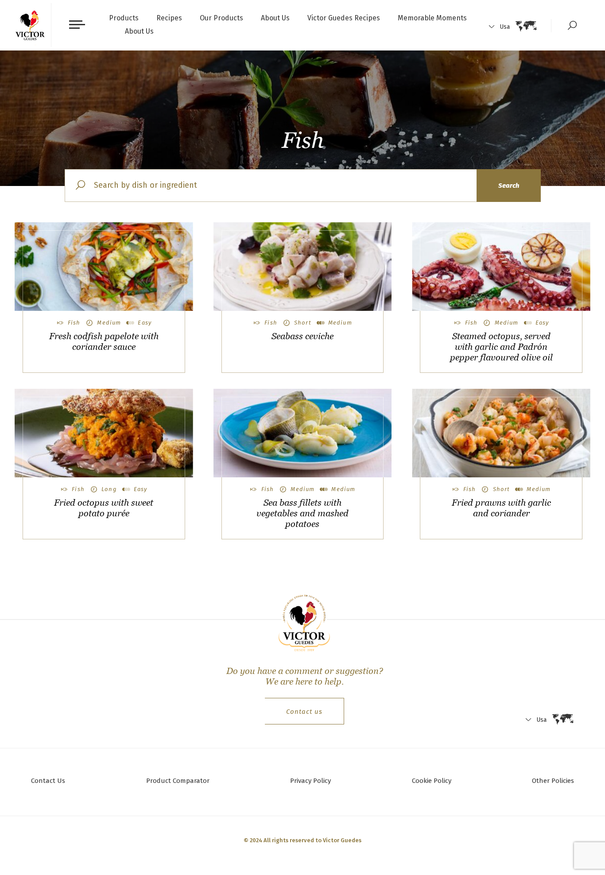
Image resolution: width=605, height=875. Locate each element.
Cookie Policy (431, 781)
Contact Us (48, 781)
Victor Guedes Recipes (343, 18)
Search (508, 186)
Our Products (221, 18)
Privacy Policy (310, 781)
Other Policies (553, 781)
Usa (505, 27)
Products (124, 18)
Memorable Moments (432, 18)
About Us (275, 18)
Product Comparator (177, 781)
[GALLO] (30, 25)
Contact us (304, 712)
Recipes (169, 18)
